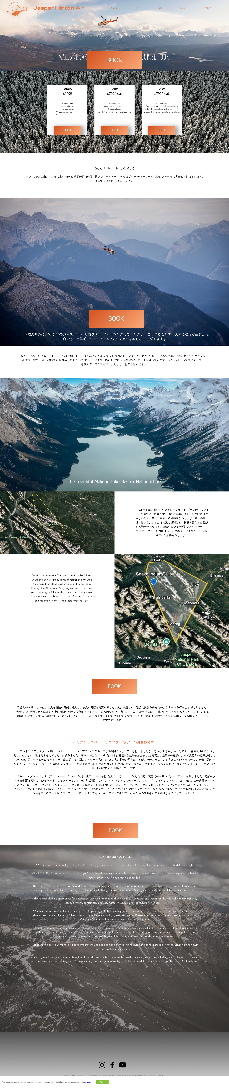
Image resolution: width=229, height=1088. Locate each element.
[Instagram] (102, 1064)
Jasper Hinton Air (58, 8)
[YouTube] (122, 1064)
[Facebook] (112, 1064)
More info (91, 1082)
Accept (102, 1082)
